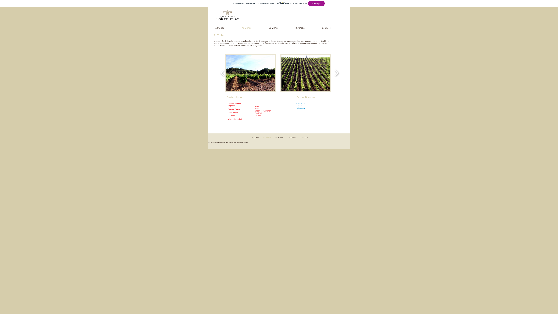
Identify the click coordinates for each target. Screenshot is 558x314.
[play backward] (222, 73)
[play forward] (336, 73)
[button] (250, 73)
